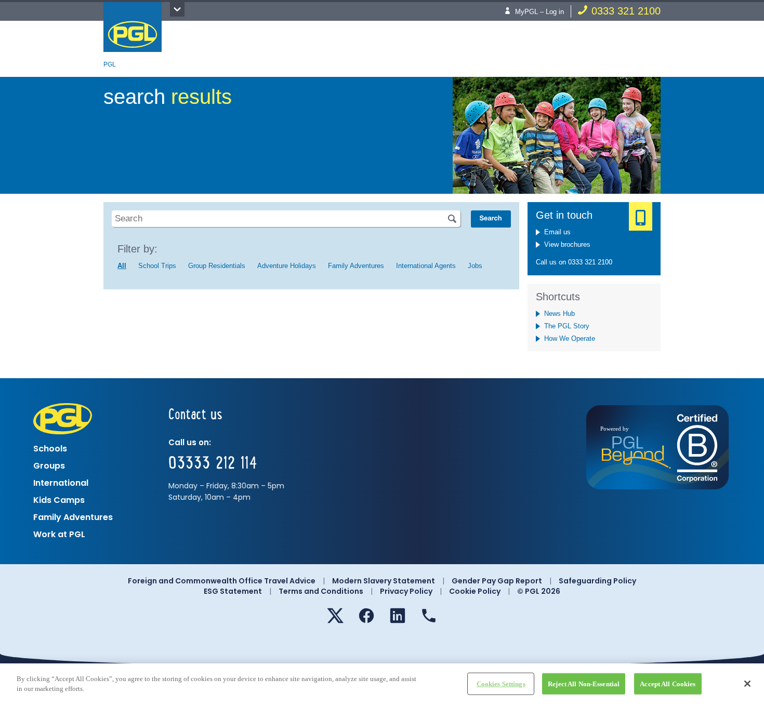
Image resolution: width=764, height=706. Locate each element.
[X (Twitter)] (335, 615)
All (121, 266)
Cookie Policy (474, 591)
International (60, 483)
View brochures (567, 244)
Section (177, 9)
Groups (49, 466)
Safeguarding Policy (597, 581)
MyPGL (526, 12)
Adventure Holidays (286, 266)
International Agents (426, 266)
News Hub (559, 313)
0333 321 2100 (626, 11)
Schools (50, 449)
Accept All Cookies (667, 684)
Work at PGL (59, 534)
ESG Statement (233, 591)
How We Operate (569, 338)
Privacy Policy (406, 591)
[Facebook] (366, 615)
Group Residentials (216, 266)
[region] (382, 684)
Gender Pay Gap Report (497, 581)
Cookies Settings (501, 684)
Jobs (475, 266)
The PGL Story (566, 326)
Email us (557, 232)
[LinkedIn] (397, 615)
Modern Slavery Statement (383, 581)
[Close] (747, 683)
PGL (132, 27)
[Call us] (429, 615)
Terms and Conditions (321, 591)
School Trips (157, 266)
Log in (555, 12)
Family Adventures (356, 266)
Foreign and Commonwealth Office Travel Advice (221, 581)
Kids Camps (59, 500)
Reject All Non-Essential (584, 684)
